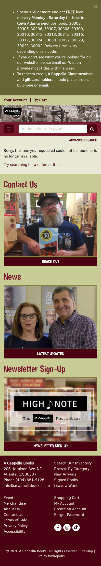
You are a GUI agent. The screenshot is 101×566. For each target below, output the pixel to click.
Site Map (86, 550)
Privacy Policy (16, 525)
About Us (12, 509)
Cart (42, 100)
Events (9, 497)
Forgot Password (69, 514)
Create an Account (70, 509)
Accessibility (14, 531)
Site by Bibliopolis (51, 555)
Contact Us (13, 514)
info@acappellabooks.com (27, 485)
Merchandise (15, 503)
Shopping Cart (66, 497)
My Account (64, 503)
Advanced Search (83, 140)
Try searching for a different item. (33, 164)
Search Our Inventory (73, 463)
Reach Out (50, 261)
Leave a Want (66, 485)
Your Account (15, 100)
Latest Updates (50, 353)
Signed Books (66, 479)
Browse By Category (71, 468)
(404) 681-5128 (29, 479)
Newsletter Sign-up (51, 446)
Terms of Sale (15, 520)
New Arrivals (65, 474)
